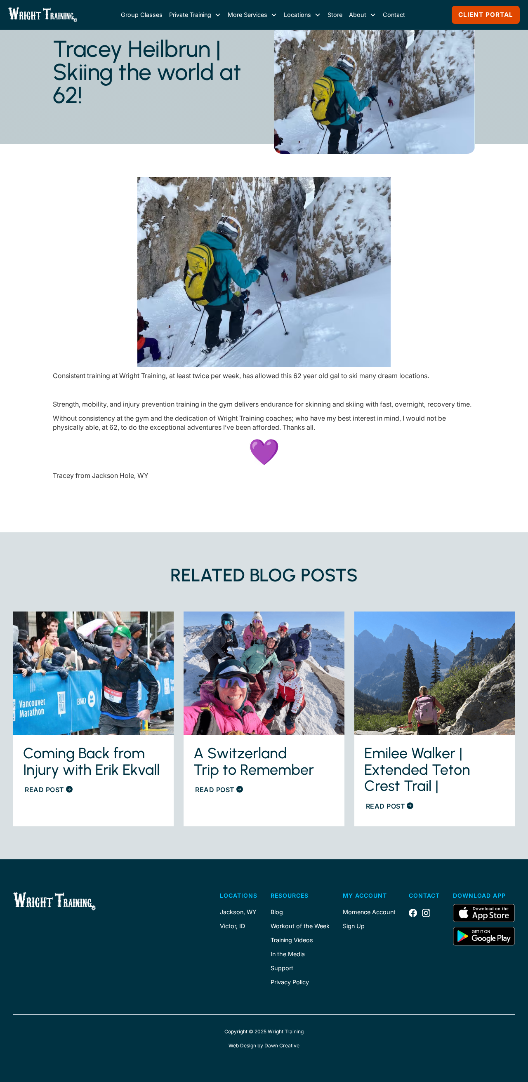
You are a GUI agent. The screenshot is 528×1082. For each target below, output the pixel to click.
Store (335, 14)
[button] (195, 15)
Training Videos (292, 940)
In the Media (288, 954)
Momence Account (369, 912)
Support (282, 968)
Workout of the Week (300, 926)
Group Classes (142, 14)
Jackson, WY (238, 912)
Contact (394, 14)
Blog (277, 912)
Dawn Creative (281, 1045)
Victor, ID (232, 926)
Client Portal (485, 15)
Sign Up (354, 926)
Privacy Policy (290, 982)
